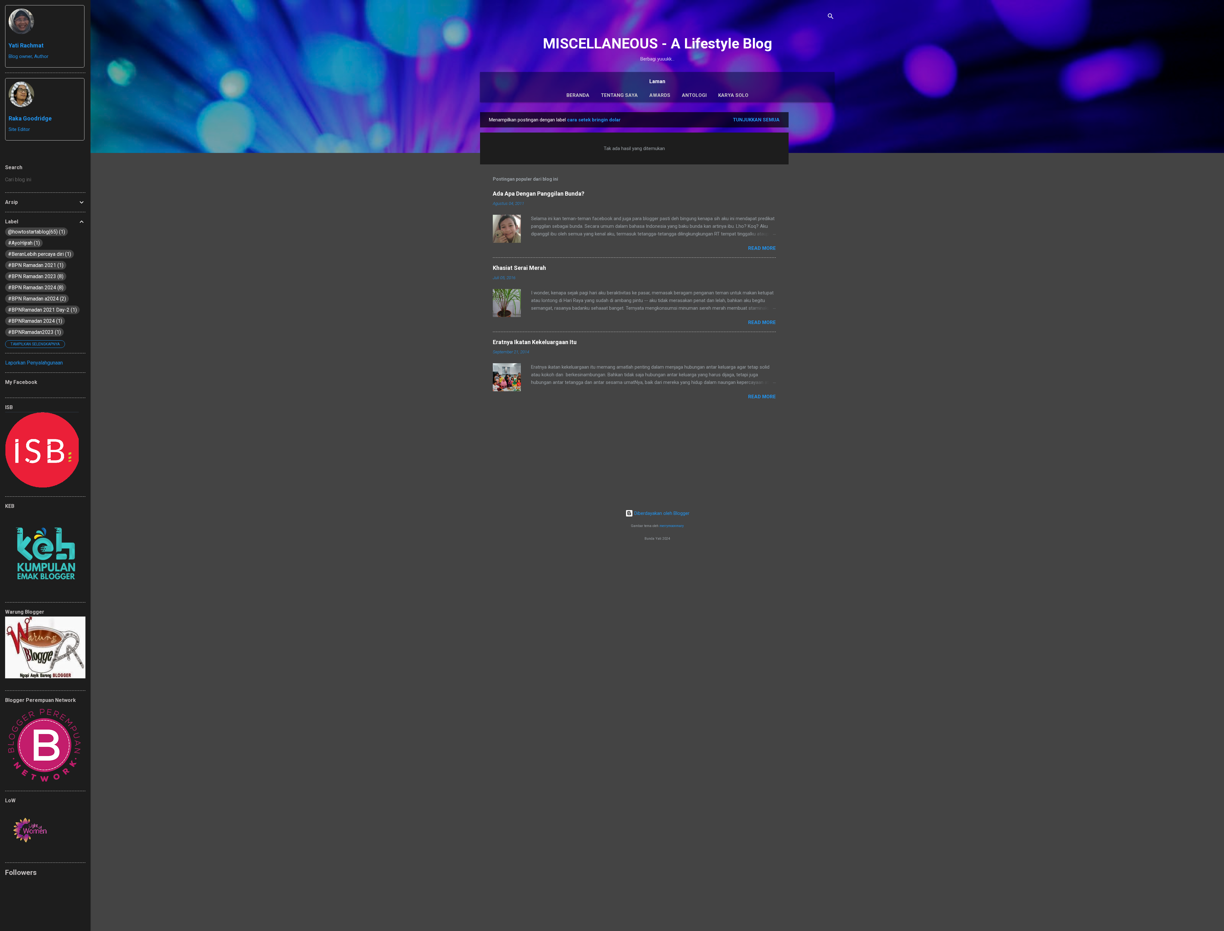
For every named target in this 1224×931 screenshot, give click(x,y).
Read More (762, 248)
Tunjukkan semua (756, 120)
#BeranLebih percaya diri (38, 254)
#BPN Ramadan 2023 (35, 276)
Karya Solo (733, 95)
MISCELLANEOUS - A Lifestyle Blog (657, 43)
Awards (659, 95)
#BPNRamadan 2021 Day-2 (41, 310)
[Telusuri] (830, 17)
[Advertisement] (814, 207)
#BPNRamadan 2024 (34, 321)
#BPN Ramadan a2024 (36, 299)
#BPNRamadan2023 (33, 332)
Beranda (577, 95)
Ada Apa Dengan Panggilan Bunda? (538, 193)
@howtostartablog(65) (35, 232)
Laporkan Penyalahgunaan (34, 363)
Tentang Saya (619, 95)
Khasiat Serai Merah (519, 267)
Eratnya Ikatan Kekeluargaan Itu (535, 342)
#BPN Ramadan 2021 (35, 265)
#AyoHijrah (23, 243)
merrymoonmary (671, 526)
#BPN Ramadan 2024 (35, 288)
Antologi (694, 95)
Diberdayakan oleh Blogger (661, 513)
